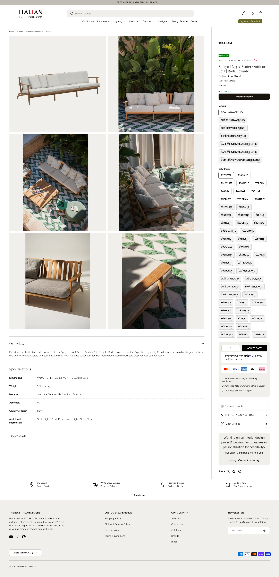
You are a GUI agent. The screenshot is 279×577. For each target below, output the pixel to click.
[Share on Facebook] (234, 471)
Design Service (180, 21)
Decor (132, 21)
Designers (163, 21)
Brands (175, 535)
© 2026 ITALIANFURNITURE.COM (22, 566)
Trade (194, 21)
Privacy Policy (112, 530)
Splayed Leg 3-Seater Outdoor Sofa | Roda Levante (34, 31)
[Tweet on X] (228, 471)
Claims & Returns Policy (117, 524)
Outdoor (147, 21)
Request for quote (244, 96)
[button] (260, 13)
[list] (107, 183)
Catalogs (176, 530)
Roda (221, 60)
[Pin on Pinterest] (240, 471)
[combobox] (130, 13)
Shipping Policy (113, 518)
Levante (233, 80)
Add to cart (254, 348)
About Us (176, 518)
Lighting (118, 21)
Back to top (139, 495)
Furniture (102, 21)
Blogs (174, 541)
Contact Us (177, 524)
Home (11, 31)
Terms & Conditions (115, 535)
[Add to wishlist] (256, 60)
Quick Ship (88, 21)
